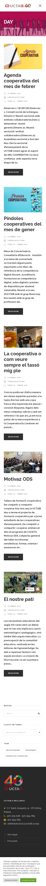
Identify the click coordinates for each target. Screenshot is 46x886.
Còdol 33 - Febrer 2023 (18, 101)
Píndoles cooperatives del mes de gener (22, 224)
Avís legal (12, 834)
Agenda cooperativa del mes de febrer (21, 80)
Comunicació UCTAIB (16, 97)
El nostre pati (19, 599)
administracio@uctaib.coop (23, 823)
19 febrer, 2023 (14, 93)
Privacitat (12, 841)
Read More (13, 172)
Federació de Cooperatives (17, 756)
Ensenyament (31, 750)
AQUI (32, 868)
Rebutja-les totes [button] (11, 880)
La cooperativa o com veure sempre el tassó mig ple (22, 362)
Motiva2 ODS (18, 479)
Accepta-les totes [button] (28, 880)
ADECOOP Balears (13, 750)
